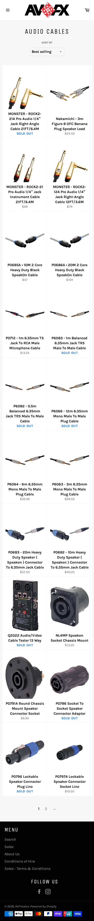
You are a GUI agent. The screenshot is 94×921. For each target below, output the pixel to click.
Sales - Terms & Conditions (27, 868)
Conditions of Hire (20, 861)
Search (10, 839)
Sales (9, 846)
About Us (12, 854)
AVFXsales (22, 906)
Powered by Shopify (43, 906)
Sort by (47, 42)
